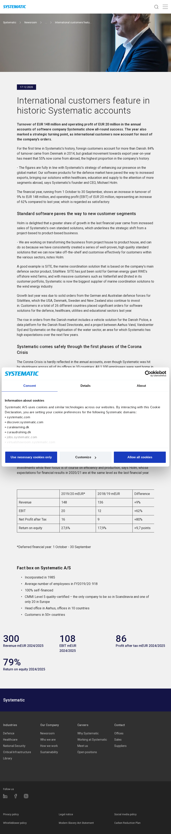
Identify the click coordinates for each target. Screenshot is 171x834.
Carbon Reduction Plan (127, 822)
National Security (14, 746)
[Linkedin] (5, 796)
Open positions (87, 752)
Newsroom (47, 733)
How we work (49, 746)
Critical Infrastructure (17, 752)
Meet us (82, 746)
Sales (118, 739)
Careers (82, 725)
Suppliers (120, 746)
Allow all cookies (139, 457)
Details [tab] (85, 385)
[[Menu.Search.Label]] (156, 7)
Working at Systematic (92, 739)
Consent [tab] (29, 385)
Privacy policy (11, 814)
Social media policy (125, 814)
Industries (10, 725)
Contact (119, 725)
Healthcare (10, 739)
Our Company (49, 725)
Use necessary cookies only (31, 457)
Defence (8, 733)
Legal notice (66, 814)
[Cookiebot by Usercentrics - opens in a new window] (148, 374)
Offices (118, 733)
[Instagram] (26, 796)
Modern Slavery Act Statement (76, 822)
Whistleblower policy (15, 822)
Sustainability (49, 752)
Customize (83, 457)
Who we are (48, 739)
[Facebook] (16, 796)
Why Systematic (88, 733)
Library (7, 758)
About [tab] (141, 385)
